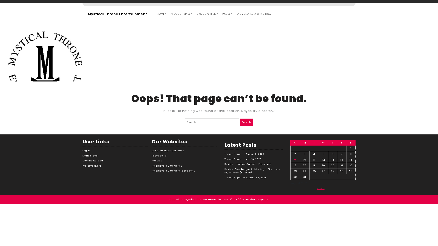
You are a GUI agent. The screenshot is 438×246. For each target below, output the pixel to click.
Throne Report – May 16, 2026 (242, 159)
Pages (226, 14)
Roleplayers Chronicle (166, 165)
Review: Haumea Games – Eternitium (247, 164)
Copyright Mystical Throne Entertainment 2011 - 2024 (207, 199)
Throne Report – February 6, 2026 (245, 177)
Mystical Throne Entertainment (117, 14)
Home (161, 14)
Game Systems (206, 14)
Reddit (156, 160)
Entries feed (90, 155)
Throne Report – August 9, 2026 (244, 154)
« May (321, 188)
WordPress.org (91, 165)
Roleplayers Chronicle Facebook (172, 170)
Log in (86, 150)
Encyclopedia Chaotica (254, 14)
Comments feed (92, 160)
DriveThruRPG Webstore (167, 150)
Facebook (158, 155)
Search (246, 122)
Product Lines (181, 14)
